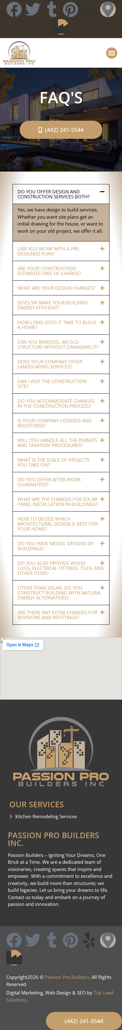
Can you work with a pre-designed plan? (49, 251)
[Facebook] (14, 9)
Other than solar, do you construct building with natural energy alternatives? (60, 593)
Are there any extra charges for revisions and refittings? (57, 614)
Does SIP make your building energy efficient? (53, 305)
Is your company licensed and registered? (55, 423)
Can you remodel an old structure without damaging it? (58, 344)
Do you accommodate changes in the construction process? (56, 403)
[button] (111, 53)
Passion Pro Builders (67, 977)
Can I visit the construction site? (52, 383)
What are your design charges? (56, 288)
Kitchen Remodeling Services (46, 816)
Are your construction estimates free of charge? (49, 270)
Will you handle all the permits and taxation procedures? (57, 442)
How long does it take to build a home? (57, 324)
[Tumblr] (51, 9)
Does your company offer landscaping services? (50, 364)
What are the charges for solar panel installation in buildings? (58, 501)
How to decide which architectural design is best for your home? (58, 524)
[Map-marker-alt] (108, 9)
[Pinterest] (70, 9)
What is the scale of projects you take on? (53, 462)
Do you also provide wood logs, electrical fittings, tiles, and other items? (61, 568)
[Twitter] (33, 9)
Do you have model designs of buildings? (56, 545)
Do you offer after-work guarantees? (49, 482)
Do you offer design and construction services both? (53, 194)
